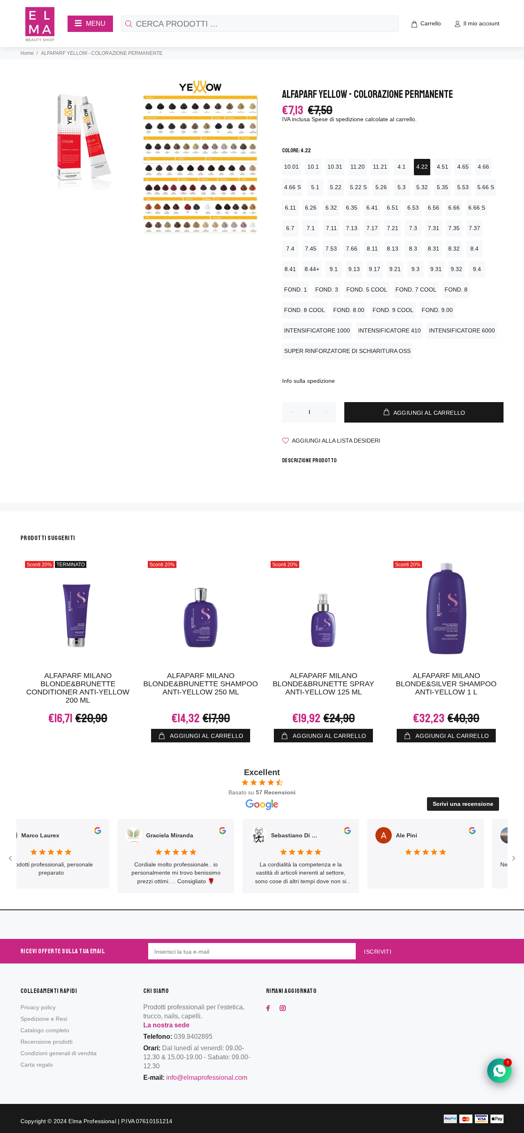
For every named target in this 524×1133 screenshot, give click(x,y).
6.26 (310, 207)
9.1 (334, 269)
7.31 (433, 228)
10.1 (313, 166)
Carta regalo (36, 1064)
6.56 (433, 207)
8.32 (454, 248)
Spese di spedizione (338, 119)
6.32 (331, 207)
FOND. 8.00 (348, 310)
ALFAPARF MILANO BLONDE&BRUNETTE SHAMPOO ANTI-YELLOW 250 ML (200, 684)
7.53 (331, 248)
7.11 (331, 228)
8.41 (290, 269)
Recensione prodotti (46, 1041)
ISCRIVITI (377, 951)
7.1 (311, 228)
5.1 (315, 187)
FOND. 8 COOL (304, 310)
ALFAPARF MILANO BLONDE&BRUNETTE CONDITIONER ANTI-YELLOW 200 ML (77, 688)
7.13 (351, 228)
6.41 (372, 207)
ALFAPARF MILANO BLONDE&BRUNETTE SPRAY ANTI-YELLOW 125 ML (323, 684)
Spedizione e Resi (43, 1018)
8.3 (413, 248)
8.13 (392, 248)
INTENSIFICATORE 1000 (317, 330)
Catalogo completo (44, 1030)
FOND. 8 (456, 289)
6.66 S (476, 207)
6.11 (290, 207)
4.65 (463, 166)
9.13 (354, 269)
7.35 (454, 228)
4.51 (442, 166)
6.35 (351, 207)
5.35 (442, 187)
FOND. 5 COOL (366, 289)
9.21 (395, 269)
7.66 (351, 248)
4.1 (402, 166)
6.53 (413, 207)
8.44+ (312, 269)
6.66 (454, 207)
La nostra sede (166, 1025)
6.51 (392, 207)
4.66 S (292, 187)
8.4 (474, 248)
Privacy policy (38, 1007)
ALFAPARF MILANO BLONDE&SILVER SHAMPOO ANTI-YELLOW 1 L (446, 684)
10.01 (291, 166)
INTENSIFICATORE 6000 (462, 330)
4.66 (483, 166)
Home (27, 53)
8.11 (372, 248)
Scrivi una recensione (463, 804)
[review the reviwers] (89, 832)
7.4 (290, 248)
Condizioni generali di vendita (58, 1053)
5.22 (335, 187)
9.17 (374, 269)
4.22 (422, 166)
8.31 (433, 248)
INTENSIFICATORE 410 (389, 330)
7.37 (474, 228)
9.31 (436, 269)
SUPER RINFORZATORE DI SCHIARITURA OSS (347, 351)
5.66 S (485, 187)
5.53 (463, 187)
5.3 (402, 187)
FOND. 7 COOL (415, 289)
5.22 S (358, 187)
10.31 (335, 166)
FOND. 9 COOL (393, 310)
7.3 (413, 228)
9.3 (415, 269)
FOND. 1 (295, 289)
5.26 (381, 187)
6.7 (290, 228)
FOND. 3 (326, 289)
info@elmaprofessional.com (206, 1077)
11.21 (380, 166)
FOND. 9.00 (437, 310)
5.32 (422, 187)
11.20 (357, 166)
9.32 (456, 269)
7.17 (372, 228)
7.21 (392, 228)
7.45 (310, 248)
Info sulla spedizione (308, 381)
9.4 (477, 269)
